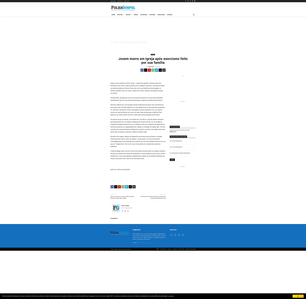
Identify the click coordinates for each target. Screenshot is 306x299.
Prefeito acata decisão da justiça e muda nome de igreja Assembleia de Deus (153, 197)
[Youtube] (195, 1)
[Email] (160, 70)
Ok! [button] (298, 296)
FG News (116, 42)
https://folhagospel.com (127, 207)
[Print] (164, 70)
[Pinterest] (149, 70)
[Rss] (183, 235)
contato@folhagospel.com (144, 242)
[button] (194, 15)
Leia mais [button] (171, 296)
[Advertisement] (165, 8)
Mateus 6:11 (173, 131)
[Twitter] (179, 235)
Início (111, 42)
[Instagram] (188, 1)
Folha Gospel (151, 66)
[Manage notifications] (302, 295)
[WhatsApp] (153, 70)
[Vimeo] (192, 1)
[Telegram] (156, 70)
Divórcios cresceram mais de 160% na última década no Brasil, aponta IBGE (122, 197)
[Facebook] (186, 1)
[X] (190, 1)
